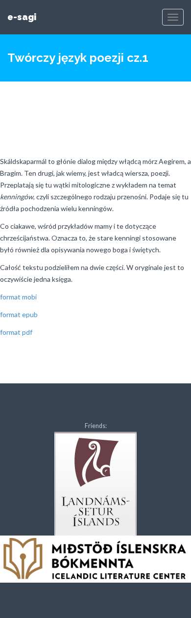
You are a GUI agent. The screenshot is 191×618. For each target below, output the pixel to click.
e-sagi (21, 17)
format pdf (16, 332)
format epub (19, 314)
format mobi (18, 297)
